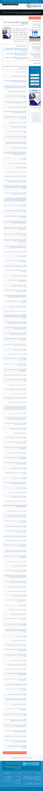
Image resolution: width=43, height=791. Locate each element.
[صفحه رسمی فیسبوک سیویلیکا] (37, 2)
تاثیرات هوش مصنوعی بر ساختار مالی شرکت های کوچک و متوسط (14, 397)
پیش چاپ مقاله (18, 783)
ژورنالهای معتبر (18, 779)
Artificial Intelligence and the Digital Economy (17, 428)
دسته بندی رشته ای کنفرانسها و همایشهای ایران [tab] (21, 757)
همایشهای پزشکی (8, 776)
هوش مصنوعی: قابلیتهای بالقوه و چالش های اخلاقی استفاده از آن (15, 265)
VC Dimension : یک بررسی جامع (20, 71)
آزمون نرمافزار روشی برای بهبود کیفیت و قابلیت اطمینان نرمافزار (15, 251)
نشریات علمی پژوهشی (7, 781)
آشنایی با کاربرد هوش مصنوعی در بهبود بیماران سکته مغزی (16, 389)
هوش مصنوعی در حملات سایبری (20, 636)
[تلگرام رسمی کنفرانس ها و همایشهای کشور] (40, 2)
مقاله (20, 778)
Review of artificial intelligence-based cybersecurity (16, 91)
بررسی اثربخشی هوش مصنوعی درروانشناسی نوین (17, 384)
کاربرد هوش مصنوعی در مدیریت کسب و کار (18, 393)
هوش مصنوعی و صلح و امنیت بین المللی (18, 76)
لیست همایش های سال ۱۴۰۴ (35, 112)
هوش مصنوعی (34, 13)
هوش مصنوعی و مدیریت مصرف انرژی (19, 478)
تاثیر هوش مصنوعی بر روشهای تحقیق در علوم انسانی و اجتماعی (15, 684)
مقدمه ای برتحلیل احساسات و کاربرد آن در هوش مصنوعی (16, 644)
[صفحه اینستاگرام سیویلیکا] (34, 2)
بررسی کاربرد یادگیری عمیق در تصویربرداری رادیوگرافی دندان (15, 176)
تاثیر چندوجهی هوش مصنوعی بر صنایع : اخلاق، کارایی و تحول (15, 452)
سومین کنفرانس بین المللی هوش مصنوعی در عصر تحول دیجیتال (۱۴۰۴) (16, 54)
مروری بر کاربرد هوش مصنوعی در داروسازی (18, 147)
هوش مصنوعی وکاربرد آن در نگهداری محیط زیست (17, 468)
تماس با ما (38, 782)
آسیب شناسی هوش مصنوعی (20, 167)
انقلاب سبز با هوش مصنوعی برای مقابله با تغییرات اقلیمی (16, 591)
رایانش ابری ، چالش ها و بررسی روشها (19, 349)
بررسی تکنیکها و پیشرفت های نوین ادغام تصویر (17, 614)
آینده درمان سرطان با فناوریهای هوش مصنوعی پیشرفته (16, 586)
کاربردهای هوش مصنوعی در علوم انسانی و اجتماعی (17, 163)
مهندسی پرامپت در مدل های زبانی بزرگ (19, 565)
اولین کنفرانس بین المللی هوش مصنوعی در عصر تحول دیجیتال (23, 13)
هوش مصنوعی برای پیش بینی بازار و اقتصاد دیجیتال (17, 122)
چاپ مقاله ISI (19, 776)
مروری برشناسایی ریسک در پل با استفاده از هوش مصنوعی (16, 510)
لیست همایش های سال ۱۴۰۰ (35, 117)
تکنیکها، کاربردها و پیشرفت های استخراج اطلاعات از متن (16, 609)
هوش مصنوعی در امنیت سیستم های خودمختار (18, 496)
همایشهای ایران (39, 13)
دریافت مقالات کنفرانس (34, 18)
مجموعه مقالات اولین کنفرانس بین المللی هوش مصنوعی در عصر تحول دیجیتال (20, 39)
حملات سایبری (23, 158)
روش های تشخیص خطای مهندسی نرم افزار (18, 704)
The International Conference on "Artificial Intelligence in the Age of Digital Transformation (13, 25)
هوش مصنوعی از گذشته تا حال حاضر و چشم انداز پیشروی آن (15, 736)
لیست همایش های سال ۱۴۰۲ (35, 115)
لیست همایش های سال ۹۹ (36, 118)
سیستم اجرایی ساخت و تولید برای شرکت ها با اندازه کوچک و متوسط (14, 536)
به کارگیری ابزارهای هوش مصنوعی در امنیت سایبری (17, 492)
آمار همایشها (28, 782)
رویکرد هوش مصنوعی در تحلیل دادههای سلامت (17, 285)
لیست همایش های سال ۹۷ (36, 121)
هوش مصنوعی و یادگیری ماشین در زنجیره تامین (17, 413)
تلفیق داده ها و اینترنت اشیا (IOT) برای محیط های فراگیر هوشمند (15, 540)
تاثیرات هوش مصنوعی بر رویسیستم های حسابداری (17, 402)
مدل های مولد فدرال (22, 605)
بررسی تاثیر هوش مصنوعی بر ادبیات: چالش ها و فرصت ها (16, 561)
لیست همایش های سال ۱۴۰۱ (35, 116)
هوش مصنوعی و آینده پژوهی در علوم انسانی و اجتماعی (16, 694)
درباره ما (33, 782)
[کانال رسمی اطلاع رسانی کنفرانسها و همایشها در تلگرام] (31, 763)
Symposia (3, 788)
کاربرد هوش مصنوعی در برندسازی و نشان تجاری (17, 660)
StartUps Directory (8, 778)
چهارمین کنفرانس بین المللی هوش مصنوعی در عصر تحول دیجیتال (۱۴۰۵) (15, 58)
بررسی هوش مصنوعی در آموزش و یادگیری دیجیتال (17, 664)
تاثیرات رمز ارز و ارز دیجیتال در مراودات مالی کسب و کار (16, 437)
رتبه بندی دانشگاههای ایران (17, 781)
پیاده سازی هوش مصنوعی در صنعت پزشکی (18, 275)
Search (38, 73)
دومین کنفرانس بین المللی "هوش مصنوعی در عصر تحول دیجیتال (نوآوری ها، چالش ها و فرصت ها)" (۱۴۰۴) (15, 50)
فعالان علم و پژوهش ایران (7, 779)
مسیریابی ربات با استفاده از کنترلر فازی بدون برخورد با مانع (16, 171)
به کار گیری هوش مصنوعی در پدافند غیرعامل (18, 640)
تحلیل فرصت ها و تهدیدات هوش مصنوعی (18, 595)
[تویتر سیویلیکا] (35, 2)
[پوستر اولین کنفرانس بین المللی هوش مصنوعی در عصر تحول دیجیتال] (35, 97)
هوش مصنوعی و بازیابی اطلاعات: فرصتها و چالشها (17, 306)
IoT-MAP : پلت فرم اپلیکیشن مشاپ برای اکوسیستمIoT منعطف (15, 526)
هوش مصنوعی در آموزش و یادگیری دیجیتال (18, 126)
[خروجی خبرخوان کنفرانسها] (38, 2)
